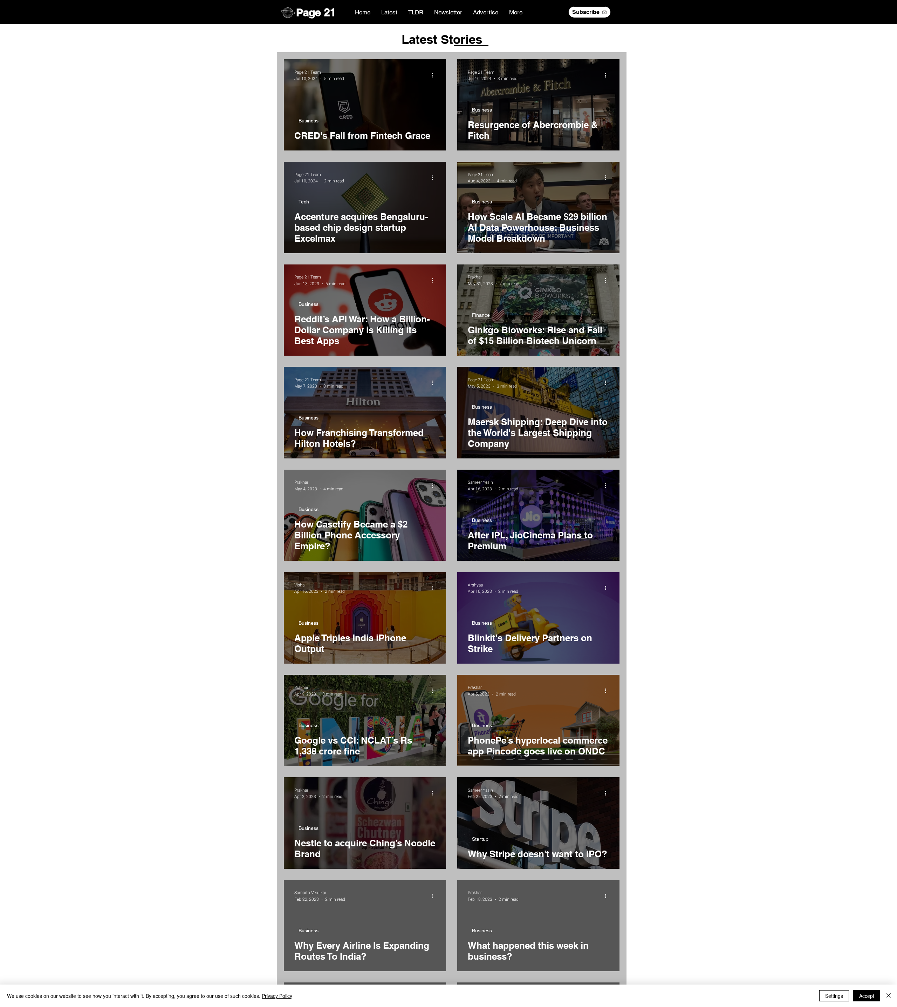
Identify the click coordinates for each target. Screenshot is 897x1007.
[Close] (888, 995)
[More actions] (434, 75)
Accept (866, 995)
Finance (481, 315)
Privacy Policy (277, 995)
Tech (304, 201)
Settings (834, 995)
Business (309, 120)
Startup (480, 839)
